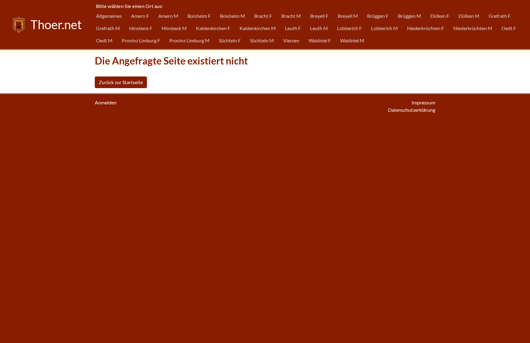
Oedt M (104, 40)
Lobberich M (384, 28)
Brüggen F (378, 16)
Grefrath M (108, 28)
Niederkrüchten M (472, 28)
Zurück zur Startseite (121, 82)
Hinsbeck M (174, 28)
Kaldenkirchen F (213, 28)
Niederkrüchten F (425, 28)
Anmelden (106, 102)
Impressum (423, 102)
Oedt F (508, 28)
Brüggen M (409, 16)
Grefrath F (500, 16)
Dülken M (469, 16)
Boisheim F (199, 16)
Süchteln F (230, 40)
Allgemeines (109, 16)
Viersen (291, 40)
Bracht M (291, 16)
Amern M (168, 16)
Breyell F (319, 16)
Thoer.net (55, 24)
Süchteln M (262, 40)
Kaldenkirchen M (258, 28)
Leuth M (319, 28)
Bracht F (263, 16)
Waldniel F (320, 40)
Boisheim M (232, 16)
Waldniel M (352, 40)
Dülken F (439, 16)
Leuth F (293, 28)
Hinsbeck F (140, 28)
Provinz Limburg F (141, 40)
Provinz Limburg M (189, 40)
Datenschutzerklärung (411, 110)
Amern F (140, 16)
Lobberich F (349, 28)
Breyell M (348, 16)
